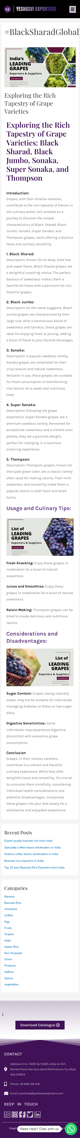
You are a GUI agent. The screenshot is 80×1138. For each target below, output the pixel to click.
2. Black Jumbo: (20, 302)
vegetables (11, 984)
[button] (72, 9)
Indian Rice (11, 946)
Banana (9, 896)
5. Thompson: (18, 459)
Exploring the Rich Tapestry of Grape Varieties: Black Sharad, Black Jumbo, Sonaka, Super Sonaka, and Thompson (38, 151)
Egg (6, 921)
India (7, 940)
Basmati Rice (12, 902)
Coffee (8, 915)
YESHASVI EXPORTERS (44, 1128)
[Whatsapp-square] (7, 1114)
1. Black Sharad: (20, 254)
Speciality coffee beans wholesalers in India (32, 847)
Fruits (8, 928)
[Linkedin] (37, 1114)
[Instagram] (15, 1114)
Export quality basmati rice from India (28, 840)
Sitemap (46, 1131)
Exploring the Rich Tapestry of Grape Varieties (30, 103)
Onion (8, 959)
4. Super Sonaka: (21, 405)
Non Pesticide (13, 953)
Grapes (9, 934)
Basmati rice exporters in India (24, 860)
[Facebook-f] (22, 1114)
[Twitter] (30, 1114)
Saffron (9, 972)
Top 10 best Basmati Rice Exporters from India (34, 867)
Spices (8, 978)
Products (10, 965)
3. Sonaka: (15, 350)
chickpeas (10, 909)
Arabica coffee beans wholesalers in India (31, 854)
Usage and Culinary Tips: (38, 508)
